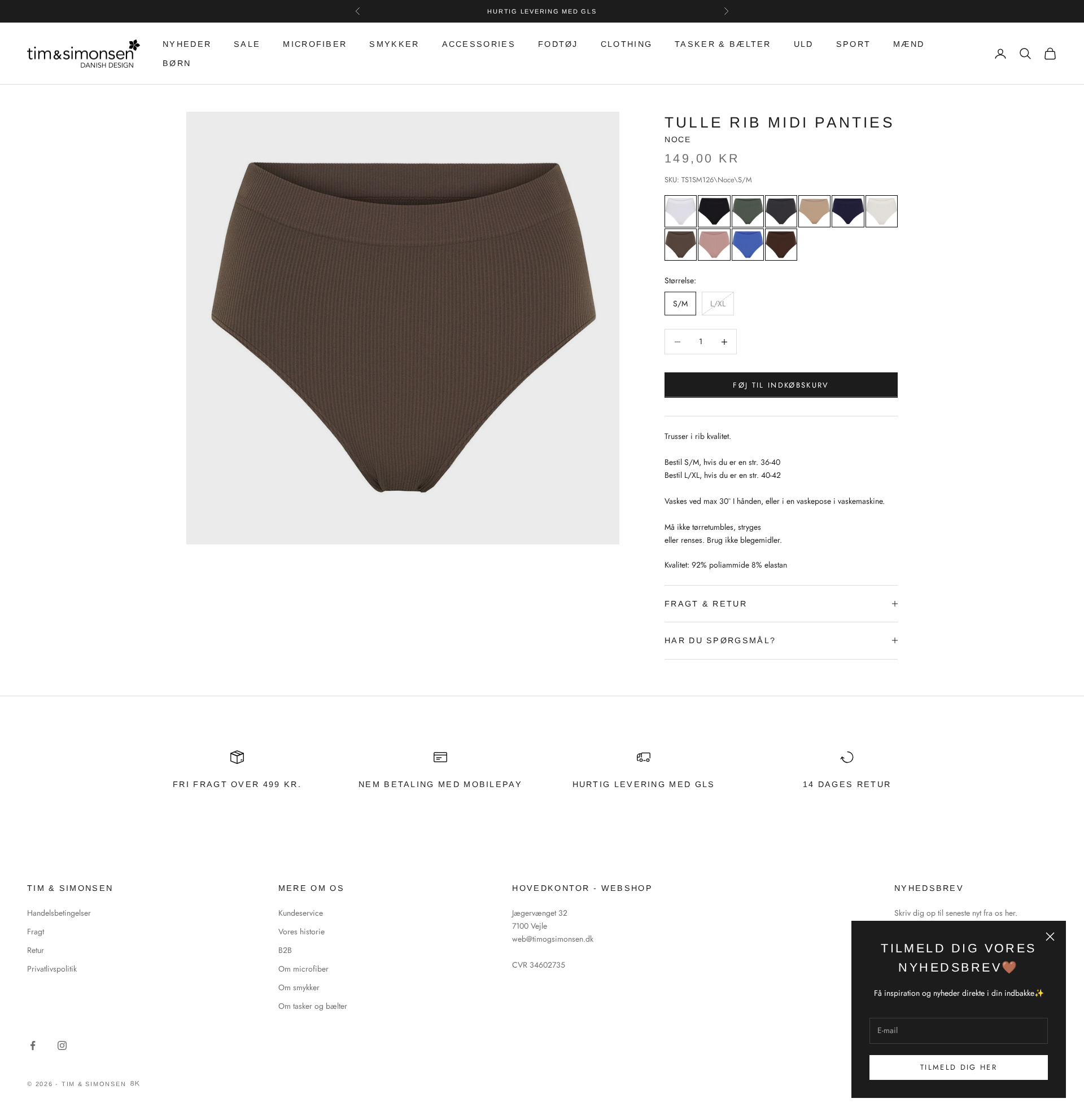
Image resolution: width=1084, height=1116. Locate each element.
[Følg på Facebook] (32, 1045)
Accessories (478, 44)
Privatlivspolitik (52, 968)
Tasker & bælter (723, 44)
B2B (285, 950)
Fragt (35, 931)
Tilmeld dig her (958, 1067)
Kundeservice (300, 913)
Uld (804, 44)
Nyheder (187, 44)
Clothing (626, 44)
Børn (177, 63)
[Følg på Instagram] (62, 1045)
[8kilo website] (135, 1084)
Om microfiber (303, 968)
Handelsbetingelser (59, 913)
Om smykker (299, 987)
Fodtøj (558, 44)
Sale (247, 44)
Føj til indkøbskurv (781, 385)
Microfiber (315, 44)
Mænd (908, 44)
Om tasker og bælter (312, 1006)
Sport (853, 44)
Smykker (394, 44)
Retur (35, 950)
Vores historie (301, 931)
